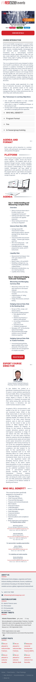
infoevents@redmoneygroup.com (14, 595)
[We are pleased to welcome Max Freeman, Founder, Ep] (7, 647)
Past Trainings (21, 672)
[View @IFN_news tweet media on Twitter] (3, 635)
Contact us (29, 675)
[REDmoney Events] (14, 2)
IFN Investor (7, 606)
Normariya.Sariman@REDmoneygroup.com (18, 528)
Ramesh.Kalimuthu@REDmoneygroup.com (18, 536)
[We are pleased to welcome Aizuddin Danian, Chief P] (7, 659)
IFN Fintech (7, 610)
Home (3, 672)
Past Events (11, 672)
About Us (6, 678)
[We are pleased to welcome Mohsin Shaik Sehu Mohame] (18, 659)
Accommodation (19, 675)
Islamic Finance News (9, 618)
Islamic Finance (10, 603)
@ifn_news (20, 618)
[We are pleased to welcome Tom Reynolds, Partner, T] (29, 659)
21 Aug (27, 618)
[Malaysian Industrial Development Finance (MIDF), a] (29, 647)
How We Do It (8, 675)
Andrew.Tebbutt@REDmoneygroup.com (18, 549)
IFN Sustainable (8, 608)
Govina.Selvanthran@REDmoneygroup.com (18, 560)
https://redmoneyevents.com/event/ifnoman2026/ (18, 633)
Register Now (18, 357)
